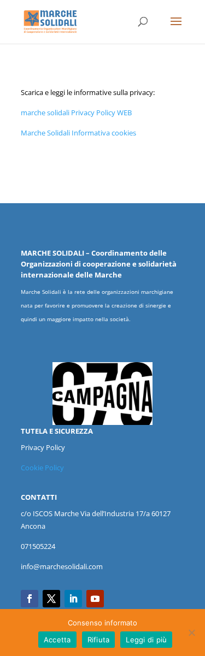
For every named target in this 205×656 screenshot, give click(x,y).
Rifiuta (98, 639)
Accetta (57, 639)
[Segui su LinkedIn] (73, 598)
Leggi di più (146, 639)
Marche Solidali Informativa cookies (78, 133)
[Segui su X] (51, 598)
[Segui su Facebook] (29, 598)
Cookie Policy (42, 467)
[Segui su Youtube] (95, 598)
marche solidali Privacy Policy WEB (76, 112)
